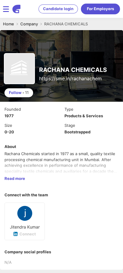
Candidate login (58, 8)
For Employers (100, 8)
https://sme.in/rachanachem (70, 78)
